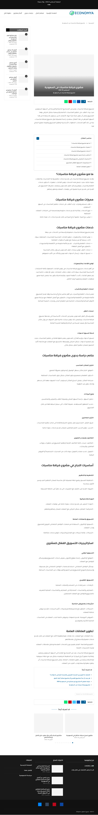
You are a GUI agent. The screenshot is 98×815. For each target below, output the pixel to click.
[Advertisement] (64, 40)
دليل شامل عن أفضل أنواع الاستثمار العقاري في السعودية (42, 779)
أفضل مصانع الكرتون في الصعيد (13, 79)
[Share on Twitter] (74, 101)
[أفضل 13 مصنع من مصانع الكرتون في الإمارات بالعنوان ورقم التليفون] (23, 92)
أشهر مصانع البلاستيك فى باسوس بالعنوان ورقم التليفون (12, 65)
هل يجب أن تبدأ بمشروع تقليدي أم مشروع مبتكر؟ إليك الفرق (72, 678)
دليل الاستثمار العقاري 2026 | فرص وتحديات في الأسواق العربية (42, 791)
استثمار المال (40, 13)
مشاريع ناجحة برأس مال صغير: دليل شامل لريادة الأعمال (48, 736)
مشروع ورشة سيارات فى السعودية (79, 685)
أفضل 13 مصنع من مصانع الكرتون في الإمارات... (11, 91)
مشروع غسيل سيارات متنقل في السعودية (79, 735)
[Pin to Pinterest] (70, 101)
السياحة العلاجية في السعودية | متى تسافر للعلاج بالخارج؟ (43, 768)
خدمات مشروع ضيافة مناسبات (80, 151)
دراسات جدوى (28, 13)
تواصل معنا (28, 770)
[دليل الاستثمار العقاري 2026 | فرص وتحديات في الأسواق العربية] (57, 792)
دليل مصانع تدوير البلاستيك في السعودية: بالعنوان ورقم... (12, 37)
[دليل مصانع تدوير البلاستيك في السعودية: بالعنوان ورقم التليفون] (23, 37)
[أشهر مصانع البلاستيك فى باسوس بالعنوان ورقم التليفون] (23, 65)
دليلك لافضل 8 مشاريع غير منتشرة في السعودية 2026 (73, 681)
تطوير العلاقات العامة (83, 167)
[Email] (45, 6)
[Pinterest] (50, 6)
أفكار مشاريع (18, 13)
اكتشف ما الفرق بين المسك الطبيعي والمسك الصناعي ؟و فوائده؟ (70, 675)
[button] (36, 728)
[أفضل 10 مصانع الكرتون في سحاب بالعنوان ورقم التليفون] (23, 52)
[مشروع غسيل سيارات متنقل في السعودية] (79, 723)
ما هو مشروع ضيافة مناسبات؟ (80, 143)
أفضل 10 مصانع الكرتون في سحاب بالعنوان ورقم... (11, 51)
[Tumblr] (47, 6)
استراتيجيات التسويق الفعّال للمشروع (78, 163)
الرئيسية (91, 23)
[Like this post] (82, 101)
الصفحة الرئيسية (51, 13)
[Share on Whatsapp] (66, 101)
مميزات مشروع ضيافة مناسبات (80, 147)
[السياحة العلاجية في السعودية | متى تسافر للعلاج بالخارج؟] (57, 769)
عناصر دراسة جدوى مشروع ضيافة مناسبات (77, 155)
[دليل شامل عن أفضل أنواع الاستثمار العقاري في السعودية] (57, 780)
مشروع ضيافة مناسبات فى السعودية (84, 694)
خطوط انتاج (7, 13)
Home (49, 5)
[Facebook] (52, 6)
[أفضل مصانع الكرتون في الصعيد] (23, 79)
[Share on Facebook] (78, 101)
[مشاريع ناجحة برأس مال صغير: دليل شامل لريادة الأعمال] (48, 723)
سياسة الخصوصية (25, 775)
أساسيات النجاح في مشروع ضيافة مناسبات (76, 159)
